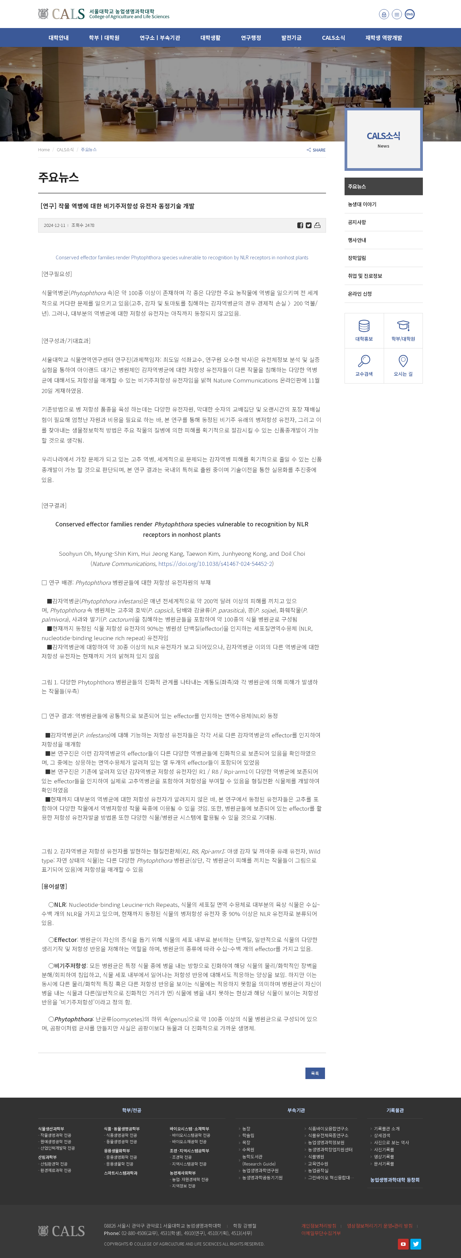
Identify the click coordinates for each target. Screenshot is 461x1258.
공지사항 (357, 222)
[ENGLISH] (410, 14)
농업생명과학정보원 (326, 1142)
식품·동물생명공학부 (122, 1128)
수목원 (248, 1149)
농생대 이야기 (362, 204)
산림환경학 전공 (53, 1164)
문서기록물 (384, 1163)
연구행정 (251, 37)
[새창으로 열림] (403, 1244)
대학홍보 (364, 338)
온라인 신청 (360, 293)
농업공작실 (318, 1170)
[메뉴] (397, 14)
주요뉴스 (357, 186)
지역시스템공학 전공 (189, 1164)
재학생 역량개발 (383, 37)
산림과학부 (47, 1157)
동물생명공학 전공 (121, 1141)
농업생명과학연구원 (260, 1170)
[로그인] (384, 14)
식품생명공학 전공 (121, 1135)
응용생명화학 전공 (121, 1157)
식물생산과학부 (51, 1128)
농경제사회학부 (183, 1173)
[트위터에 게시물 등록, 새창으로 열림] (308, 225)
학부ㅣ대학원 (104, 37)
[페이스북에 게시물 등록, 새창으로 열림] (300, 225)
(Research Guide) (259, 1163)
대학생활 (210, 37)
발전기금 (291, 37)
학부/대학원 (403, 338)
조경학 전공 (182, 1157)
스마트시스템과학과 (120, 1173)
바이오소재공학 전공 (189, 1141)
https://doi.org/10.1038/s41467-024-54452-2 (215, 563)
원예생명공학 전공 (55, 1141)
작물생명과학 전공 (55, 1135)
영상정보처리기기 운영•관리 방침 (380, 1225)
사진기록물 (384, 1149)
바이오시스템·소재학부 (189, 1128)
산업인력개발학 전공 (57, 1148)
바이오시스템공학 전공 (191, 1135)
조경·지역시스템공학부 (189, 1150)
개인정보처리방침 (318, 1225)
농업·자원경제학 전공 (190, 1179)
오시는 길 (403, 373)
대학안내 (59, 37)
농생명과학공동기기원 (262, 1177)
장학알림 (357, 257)
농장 (246, 1128)
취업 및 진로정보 (365, 275)
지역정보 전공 (183, 1185)
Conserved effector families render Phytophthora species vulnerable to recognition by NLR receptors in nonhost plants (182, 257)
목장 (246, 1142)
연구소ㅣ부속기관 (160, 37)
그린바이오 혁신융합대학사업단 (337, 1177)
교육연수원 (318, 1163)
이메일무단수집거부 (321, 1233)
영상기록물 (384, 1156)
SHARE (318, 150)
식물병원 (316, 1156)
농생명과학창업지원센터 (330, 1149)
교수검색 (364, 373)
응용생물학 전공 (119, 1164)
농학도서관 (252, 1156)
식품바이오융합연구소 (328, 1128)
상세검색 (382, 1135)
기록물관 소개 (387, 1128)
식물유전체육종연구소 (328, 1135)
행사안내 (357, 239)
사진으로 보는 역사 (391, 1142)
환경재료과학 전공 (55, 1170)
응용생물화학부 (117, 1150)
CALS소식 (333, 37)
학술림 (248, 1135)
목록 (315, 1073)
